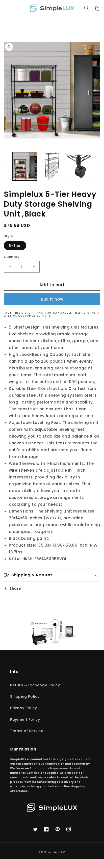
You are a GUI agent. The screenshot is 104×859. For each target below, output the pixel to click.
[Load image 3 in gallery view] (79, 166)
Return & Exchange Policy (35, 685)
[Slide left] (5, 167)
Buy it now (52, 299)
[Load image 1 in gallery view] (24, 166)
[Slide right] (98, 167)
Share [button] (15, 588)
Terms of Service (26, 730)
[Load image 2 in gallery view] (52, 166)
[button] (6, 8)
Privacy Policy (23, 707)
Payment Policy (25, 719)
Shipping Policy (25, 696)
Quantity (11, 256)
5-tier (15, 245)
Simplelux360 (56, 852)
